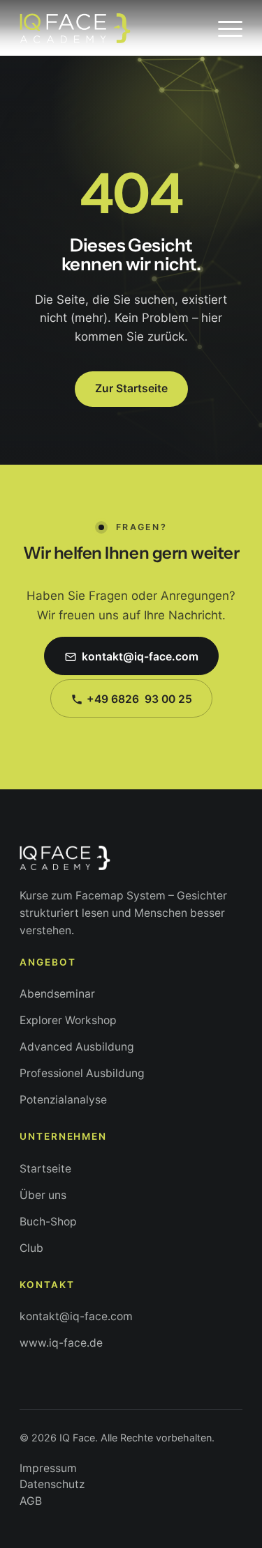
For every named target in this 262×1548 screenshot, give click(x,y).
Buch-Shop (48, 1221)
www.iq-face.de (61, 1342)
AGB (31, 1501)
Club (31, 1248)
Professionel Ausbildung (82, 1073)
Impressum (48, 1468)
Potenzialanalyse (63, 1099)
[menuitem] (223, 28)
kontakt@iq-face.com (76, 1316)
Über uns (43, 1195)
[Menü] (223, 28)
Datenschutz (52, 1484)
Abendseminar (57, 993)
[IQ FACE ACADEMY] (109, 28)
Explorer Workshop (68, 1020)
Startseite (45, 1168)
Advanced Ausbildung (77, 1046)
